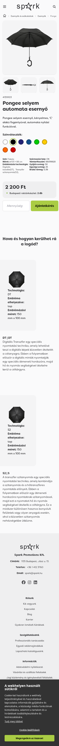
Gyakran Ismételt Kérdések (29, 624)
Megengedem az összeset (29, 738)
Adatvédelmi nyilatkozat (29, 666)
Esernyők (42, 16)
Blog (29, 614)
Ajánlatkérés (44, 206)
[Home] (5, 16)
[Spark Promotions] (28, 7)
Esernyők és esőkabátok (22, 16)
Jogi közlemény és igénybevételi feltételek (29, 677)
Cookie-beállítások (29, 730)
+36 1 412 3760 (35, 567)
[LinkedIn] (35, 582)
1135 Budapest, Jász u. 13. (35, 561)
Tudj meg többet (14, 721)
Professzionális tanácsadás (29, 640)
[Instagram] (29, 582)
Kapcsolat (29, 609)
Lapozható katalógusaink (29, 651)
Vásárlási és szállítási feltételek (29, 672)
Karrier (29, 619)
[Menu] (5, 7)
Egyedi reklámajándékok (29, 645)
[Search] (54, 7)
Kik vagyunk (29, 603)
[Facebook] (23, 582)
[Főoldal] (29, 547)
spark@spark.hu (33, 573)
